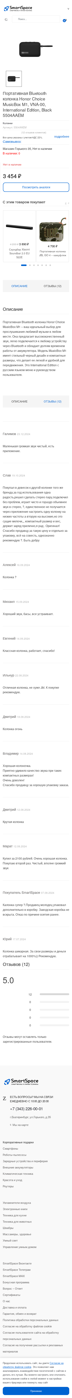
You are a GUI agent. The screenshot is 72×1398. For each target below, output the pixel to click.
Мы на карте (20, 1125)
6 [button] (46, 265)
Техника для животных (17, 1221)
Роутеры (8, 1186)
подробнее (61, 136)
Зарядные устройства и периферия (25, 1161)
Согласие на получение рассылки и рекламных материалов (33, 1348)
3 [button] (34, 265)
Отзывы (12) (52, 286)
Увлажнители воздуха (17, 1203)
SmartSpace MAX (14, 1276)
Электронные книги (15, 1209)
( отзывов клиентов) (33, 132)
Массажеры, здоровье (17, 1234)
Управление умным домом (19, 1247)
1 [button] (24, 265)
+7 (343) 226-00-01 (26, 1108)
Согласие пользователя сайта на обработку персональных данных (31, 1335)
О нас (6, 1301)
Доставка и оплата (14, 1307)
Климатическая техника (18, 1173)
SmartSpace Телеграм (16, 1269)
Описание (19, 286)
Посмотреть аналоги (36, 187)
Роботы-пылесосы (14, 1155)
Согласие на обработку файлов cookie (27, 1326)
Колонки (8, 123)
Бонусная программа (16, 1282)
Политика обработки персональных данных (31, 1320)
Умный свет (10, 1240)
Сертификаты (11, 1295)
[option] (14, 79)
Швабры (8, 1228)
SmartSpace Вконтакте (17, 1263)
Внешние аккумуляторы (18, 1167)
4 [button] (38, 265)
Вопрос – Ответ (13, 1288)
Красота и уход (12, 1180)
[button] (34, 47)
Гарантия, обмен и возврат (20, 1314)
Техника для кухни (14, 1215)
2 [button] (30, 265)
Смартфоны (10, 1148)
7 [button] (50, 265)
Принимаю (36, 1391)
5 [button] (42, 265)
